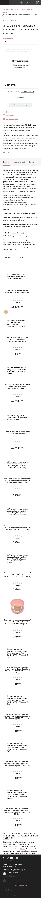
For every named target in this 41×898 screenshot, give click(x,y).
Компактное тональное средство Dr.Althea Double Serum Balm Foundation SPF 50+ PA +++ (17, 386)
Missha (22, 849)
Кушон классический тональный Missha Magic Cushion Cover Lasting (17, 291)
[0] (36, 2)
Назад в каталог (10, 20)
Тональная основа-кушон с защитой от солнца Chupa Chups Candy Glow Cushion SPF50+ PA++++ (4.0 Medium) (17, 575)
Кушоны (5, 12)
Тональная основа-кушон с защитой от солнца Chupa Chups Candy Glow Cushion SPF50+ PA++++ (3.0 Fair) (17, 622)
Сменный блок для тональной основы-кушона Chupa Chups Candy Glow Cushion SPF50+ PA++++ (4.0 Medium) (17, 811)
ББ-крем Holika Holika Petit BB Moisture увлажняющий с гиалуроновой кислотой (17, 339)
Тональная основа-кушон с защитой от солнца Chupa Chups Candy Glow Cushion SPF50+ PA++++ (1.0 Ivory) (17, 480)
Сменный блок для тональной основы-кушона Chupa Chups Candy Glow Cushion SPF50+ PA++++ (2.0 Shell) (17, 717)
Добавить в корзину (20, 105)
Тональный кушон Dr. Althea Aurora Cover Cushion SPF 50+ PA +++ (17, 432)
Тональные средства (26, 9)
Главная (5, 9)
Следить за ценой (12, 119)
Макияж (17, 9)
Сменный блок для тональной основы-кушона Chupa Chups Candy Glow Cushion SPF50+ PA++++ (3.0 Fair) (17, 764)
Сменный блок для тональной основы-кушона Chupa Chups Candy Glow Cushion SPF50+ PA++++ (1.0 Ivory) (17, 670)
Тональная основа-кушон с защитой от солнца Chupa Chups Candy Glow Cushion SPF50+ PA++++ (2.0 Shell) (17, 528)
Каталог (11, 9)
